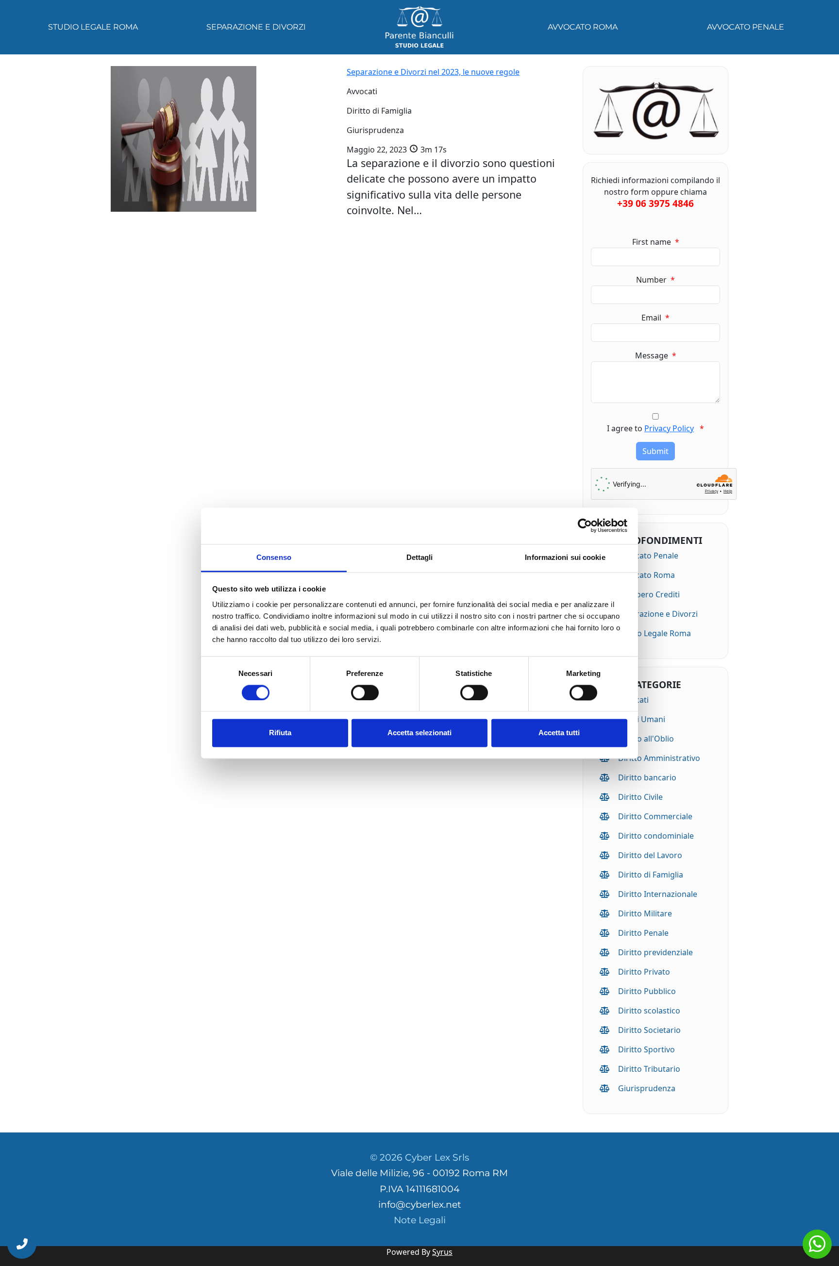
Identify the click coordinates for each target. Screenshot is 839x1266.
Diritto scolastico (649, 1010)
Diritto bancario (647, 777)
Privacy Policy (669, 428)
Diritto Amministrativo (659, 758)
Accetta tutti (559, 733)
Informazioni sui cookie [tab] (565, 557)
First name (655, 241)
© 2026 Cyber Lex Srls (419, 1157)
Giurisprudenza (646, 1088)
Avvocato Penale (745, 27)
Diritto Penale (643, 933)
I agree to (655, 428)
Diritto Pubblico (647, 991)
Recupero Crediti (649, 594)
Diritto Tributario (649, 1068)
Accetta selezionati (419, 733)
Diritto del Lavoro (650, 855)
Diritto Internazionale (657, 894)
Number (655, 279)
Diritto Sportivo (646, 1049)
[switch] (365, 692)
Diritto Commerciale (655, 816)
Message (655, 355)
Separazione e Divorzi (256, 27)
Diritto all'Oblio (646, 738)
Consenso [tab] (273, 557)
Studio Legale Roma (93, 27)
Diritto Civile (640, 797)
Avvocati (633, 699)
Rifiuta (280, 733)
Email (655, 317)
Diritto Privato (644, 971)
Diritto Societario (649, 1030)
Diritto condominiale (656, 835)
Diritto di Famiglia (650, 874)
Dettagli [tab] (419, 557)
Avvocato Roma (583, 27)
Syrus (442, 1252)
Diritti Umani (641, 719)
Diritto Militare (645, 913)
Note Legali (420, 1220)
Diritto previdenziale (655, 952)
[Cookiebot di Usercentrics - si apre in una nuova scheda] (584, 525)
